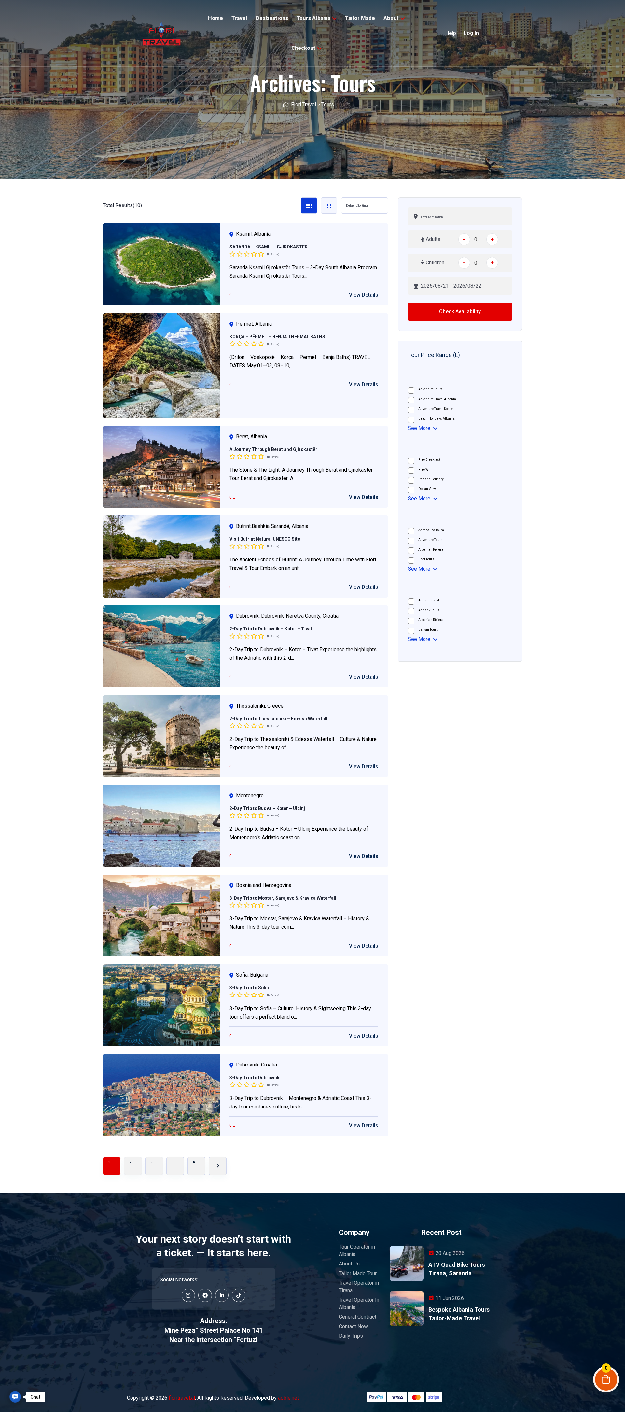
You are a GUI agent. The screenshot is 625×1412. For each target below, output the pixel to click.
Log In (471, 33)
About (391, 18)
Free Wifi (424, 469)
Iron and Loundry (431, 479)
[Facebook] (205, 1295)
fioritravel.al (182, 1398)
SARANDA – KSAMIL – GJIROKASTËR (268, 246)
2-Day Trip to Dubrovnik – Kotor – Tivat (270, 628)
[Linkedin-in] (222, 1295)
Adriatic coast (428, 600)
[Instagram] (188, 1295)
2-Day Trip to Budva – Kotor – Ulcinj (267, 808)
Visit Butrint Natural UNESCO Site (264, 539)
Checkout (303, 48)
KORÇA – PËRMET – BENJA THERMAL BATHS (277, 336)
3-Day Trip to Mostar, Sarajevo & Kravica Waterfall (282, 898)
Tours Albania (313, 18)
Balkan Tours (428, 629)
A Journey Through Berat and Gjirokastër (273, 449)
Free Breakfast (429, 459)
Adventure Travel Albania (437, 399)
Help (450, 33)
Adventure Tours (430, 389)
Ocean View (427, 489)
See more (419, 428)
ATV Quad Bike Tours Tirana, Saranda (456, 1269)
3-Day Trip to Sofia (249, 987)
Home (215, 18)
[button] (15, 1397)
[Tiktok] (238, 1295)
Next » (218, 1166)
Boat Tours (426, 559)
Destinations (272, 18)
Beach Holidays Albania (436, 418)
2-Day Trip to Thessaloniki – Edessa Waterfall (278, 718)
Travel (239, 18)
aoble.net (288, 1398)
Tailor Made (360, 18)
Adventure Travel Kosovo (436, 409)
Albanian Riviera (430, 549)
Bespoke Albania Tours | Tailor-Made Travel (460, 1313)
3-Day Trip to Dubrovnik (254, 1077)
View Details (363, 295)
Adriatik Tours (428, 610)
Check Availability (460, 311)
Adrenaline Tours (431, 530)
